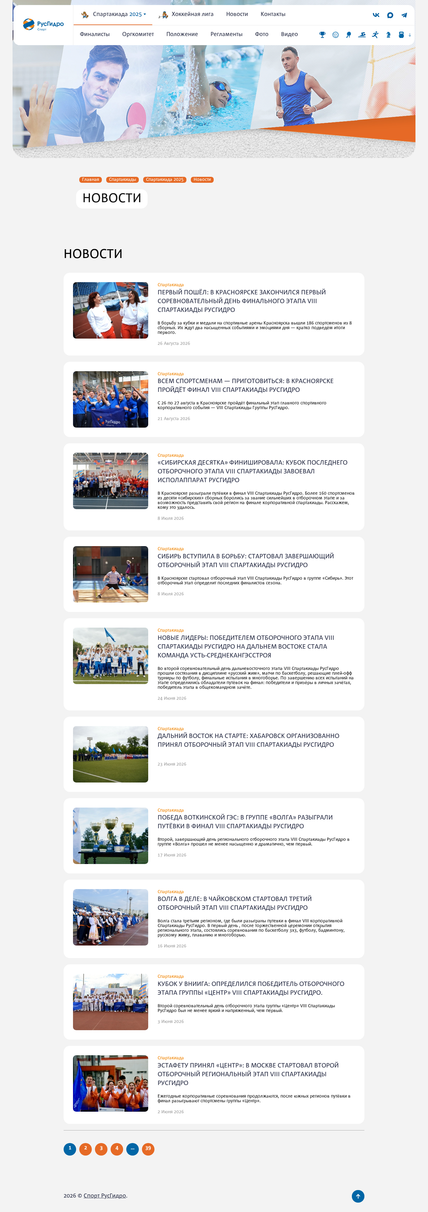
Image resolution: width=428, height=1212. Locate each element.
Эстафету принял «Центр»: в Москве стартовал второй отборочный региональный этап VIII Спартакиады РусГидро (248, 1074)
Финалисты (95, 34)
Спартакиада (117, 14)
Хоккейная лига (193, 14)
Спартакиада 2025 (165, 179)
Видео (289, 34)
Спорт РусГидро (105, 1196)
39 (148, 1148)
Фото (262, 34)
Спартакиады (122, 179)
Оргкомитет (138, 34)
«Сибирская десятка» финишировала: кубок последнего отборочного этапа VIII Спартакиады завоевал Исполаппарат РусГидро (252, 471)
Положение (182, 34)
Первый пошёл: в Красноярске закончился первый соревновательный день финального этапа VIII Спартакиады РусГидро (242, 301)
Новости (237, 14)
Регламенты (227, 34)
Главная (90, 179)
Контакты (273, 14)
